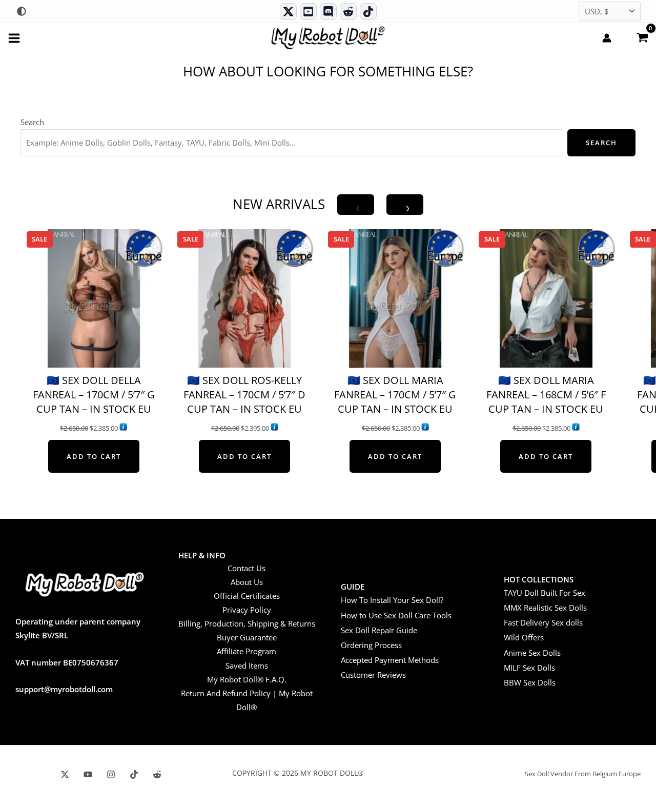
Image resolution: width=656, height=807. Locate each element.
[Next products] (404, 204)
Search (32, 122)
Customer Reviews (373, 675)
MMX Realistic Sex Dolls (545, 607)
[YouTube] (88, 774)
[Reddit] (348, 11)
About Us (247, 582)
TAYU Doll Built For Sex (544, 593)
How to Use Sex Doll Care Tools (396, 615)
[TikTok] (368, 11)
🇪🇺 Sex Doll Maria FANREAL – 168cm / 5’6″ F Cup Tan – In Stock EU (546, 394)
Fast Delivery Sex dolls (543, 622)
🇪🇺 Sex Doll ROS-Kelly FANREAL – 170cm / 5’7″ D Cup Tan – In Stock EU (244, 394)
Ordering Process (371, 645)
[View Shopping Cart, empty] (642, 37)
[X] (64, 774)
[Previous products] (355, 204)
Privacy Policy (246, 609)
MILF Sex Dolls (529, 667)
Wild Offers (524, 637)
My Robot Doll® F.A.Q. (246, 679)
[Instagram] (111, 774)
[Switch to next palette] (21, 11)
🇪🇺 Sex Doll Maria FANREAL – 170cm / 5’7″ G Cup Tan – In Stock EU (395, 394)
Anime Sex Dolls (532, 653)
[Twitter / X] (288, 11)
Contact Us (246, 568)
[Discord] (328, 11)
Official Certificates (247, 596)
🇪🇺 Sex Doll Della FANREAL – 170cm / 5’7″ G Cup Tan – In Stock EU (94, 394)
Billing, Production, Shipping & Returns (246, 623)
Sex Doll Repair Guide (379, 630)
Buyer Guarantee (247, 637)
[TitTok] (134, 774)
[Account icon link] (607, 38)
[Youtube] (308, 11)
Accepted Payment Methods (390, 660)
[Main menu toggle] (14, 37)
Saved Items (246, 665)
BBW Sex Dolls (530, 682)
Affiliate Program (246, 651)
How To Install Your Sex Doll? (392, 600)
